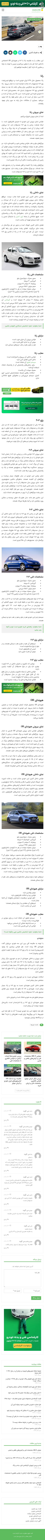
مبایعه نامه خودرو (36, 1518)
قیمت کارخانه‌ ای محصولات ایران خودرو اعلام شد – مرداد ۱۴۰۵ (22, 1398)
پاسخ (5, 1120)
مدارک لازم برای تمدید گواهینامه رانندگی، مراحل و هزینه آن (24, 1387)
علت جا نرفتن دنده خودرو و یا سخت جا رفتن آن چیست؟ (24, 1416)
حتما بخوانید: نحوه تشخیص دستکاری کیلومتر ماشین (23, 326)
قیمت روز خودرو (36, 1509)
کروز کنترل (19, 216)
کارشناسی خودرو (36, 1511)
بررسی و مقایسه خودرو (34, 19)
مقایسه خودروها (34, 1025)
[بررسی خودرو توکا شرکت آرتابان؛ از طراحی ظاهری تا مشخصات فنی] (12, 1048)
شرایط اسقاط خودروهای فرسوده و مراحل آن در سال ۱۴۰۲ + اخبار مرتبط (23, 1372)
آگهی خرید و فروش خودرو (33, 1521)
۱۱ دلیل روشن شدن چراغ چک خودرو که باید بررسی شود (24, 1393)
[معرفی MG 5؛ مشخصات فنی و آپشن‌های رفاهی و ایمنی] (32, 1048)
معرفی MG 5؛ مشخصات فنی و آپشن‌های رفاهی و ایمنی (24, 1450)
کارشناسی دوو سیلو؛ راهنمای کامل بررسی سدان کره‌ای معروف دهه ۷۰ (23, 1484)
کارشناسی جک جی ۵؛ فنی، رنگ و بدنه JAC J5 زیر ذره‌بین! (23, 1458)
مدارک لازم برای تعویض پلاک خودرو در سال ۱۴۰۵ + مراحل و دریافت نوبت (23, 1380)
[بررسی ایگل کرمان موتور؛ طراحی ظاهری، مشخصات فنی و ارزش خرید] (32, 1070)
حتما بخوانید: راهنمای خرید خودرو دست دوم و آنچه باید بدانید (23, 628)
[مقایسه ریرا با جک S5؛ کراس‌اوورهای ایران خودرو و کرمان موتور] (12, 1070)
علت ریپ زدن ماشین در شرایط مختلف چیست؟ (27, 1422)
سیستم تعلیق (31, 362)
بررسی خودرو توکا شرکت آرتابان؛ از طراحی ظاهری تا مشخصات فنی (23, 1474)
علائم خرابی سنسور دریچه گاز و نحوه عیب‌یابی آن (26, 1428)
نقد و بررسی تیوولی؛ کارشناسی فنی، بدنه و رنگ (27, 1465)
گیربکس (7, 300)
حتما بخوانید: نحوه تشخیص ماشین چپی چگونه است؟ (22, 932)
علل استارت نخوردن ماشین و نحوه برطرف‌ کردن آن (26, 1404)
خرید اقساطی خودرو (35, 1516)
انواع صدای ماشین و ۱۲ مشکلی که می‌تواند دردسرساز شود (24, 1410)
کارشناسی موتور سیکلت (34, 1514)
